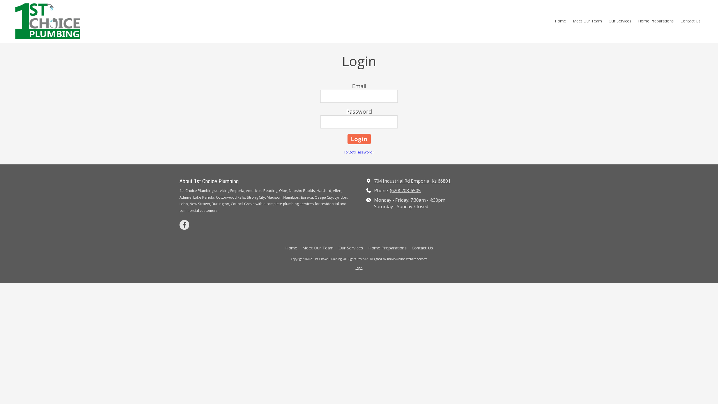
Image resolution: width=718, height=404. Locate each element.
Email (359, 86)
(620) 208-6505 (405, 190)
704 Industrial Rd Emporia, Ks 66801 (412, 181)
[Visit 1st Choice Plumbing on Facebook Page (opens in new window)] (184, 225)
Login (359, 268)
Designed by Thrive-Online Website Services (398, 259)
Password (359, 111)
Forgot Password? (359, 152)
